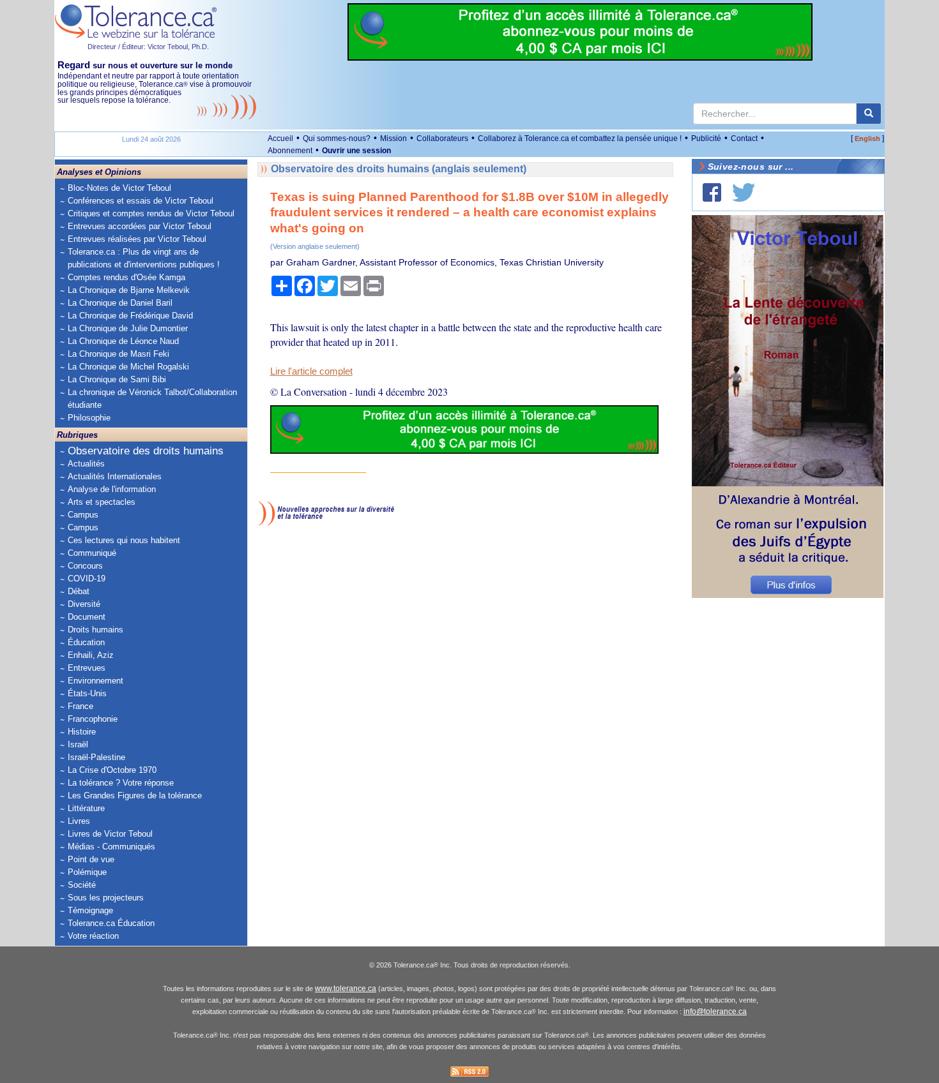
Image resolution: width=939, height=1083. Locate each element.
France (80, 706)
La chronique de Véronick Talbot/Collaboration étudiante (152, 398)
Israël (78, 744)
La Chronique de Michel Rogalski (128, 366)
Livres (79, 821)
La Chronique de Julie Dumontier (128, 328)
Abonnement (290, 150)
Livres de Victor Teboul (110, 834)
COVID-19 (86, 578)
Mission (393, 138)
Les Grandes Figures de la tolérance (135, 795)
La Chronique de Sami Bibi (117, 379)
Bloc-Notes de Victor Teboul (119, 188)
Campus (83, 514)
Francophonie (93, 719)
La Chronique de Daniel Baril (120, 303)
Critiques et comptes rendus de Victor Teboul (151, 213)
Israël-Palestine (96, 757)
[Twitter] (743, 192)
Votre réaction (93, 936)
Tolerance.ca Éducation (111, 923)
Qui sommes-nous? (336, 138)
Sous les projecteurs (106, 897)
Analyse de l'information (112, 489)
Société (82, 885)
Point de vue (91, 859)
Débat (78, 591)
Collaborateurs (442, 138)
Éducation (86, 642)
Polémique (87, 872)
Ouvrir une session (356, 150)
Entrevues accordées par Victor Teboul (139, 226)
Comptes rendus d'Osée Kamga (126, 277)
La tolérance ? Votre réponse (121, 783)
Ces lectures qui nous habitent (124, 540)
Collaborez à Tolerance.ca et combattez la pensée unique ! (580, 138)
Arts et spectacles (101, 502)
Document (86, 617)
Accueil (280, 138)
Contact (744, 138)
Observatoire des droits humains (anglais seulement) (398, 168)
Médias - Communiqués (111, 846)
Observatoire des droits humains (146, 451)
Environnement (95, 680)
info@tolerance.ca (715, 1011)
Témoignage (90, 910)
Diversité (84, 604)
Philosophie (89, 417)
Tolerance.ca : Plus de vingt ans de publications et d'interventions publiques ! (144, 258)
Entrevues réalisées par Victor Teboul (137, 239)
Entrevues (86, 668)
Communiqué (92, 553)
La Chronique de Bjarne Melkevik (129, 290)
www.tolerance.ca (345, 988)
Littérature (86, 808)
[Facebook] (712, 192)
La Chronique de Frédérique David (130, 315)
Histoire (82, 731)
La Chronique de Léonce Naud (123, 341)
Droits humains (95, 629)
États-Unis (87, 693)
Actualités (86, 463)
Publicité (706, 138)
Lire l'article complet (311, 371)
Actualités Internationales (115, 476)
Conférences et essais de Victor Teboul (140, 200)
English (867, 138)
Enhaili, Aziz (91, 655)
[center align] (869, 113)
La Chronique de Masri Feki (118, 354)
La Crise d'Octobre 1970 (112, 770)
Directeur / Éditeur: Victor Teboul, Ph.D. (148, 46)
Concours (85, 566)
